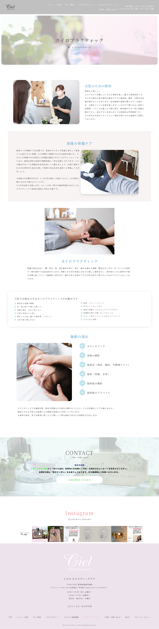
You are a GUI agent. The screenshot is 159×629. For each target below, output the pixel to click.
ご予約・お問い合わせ (108, 9)
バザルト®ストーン (86, 4)
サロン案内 (70, 4)
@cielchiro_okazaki (79, 519)
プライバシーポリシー (142, 617)
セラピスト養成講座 (71, 617)
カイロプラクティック (108, 4)
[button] (79, 480)
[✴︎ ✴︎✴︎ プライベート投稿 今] (40, 534)
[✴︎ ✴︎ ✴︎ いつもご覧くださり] (103, 534)
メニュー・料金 (54, 4)
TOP (10, 617)
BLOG (127, 617)
